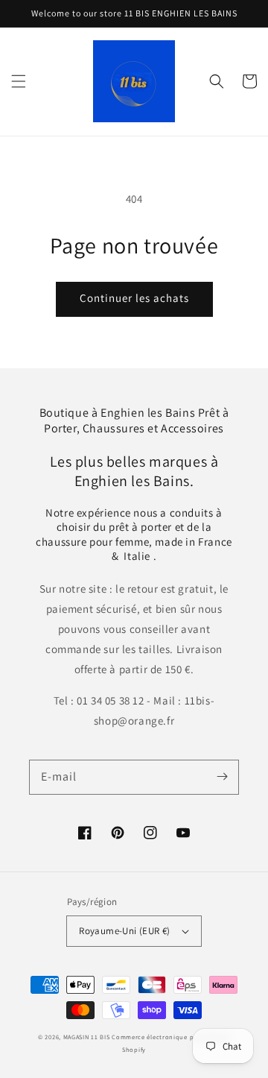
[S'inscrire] (221, 776)
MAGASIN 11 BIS (87, 1037)
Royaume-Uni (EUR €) (124, 930)
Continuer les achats (134, 298)
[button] (18, 81)
